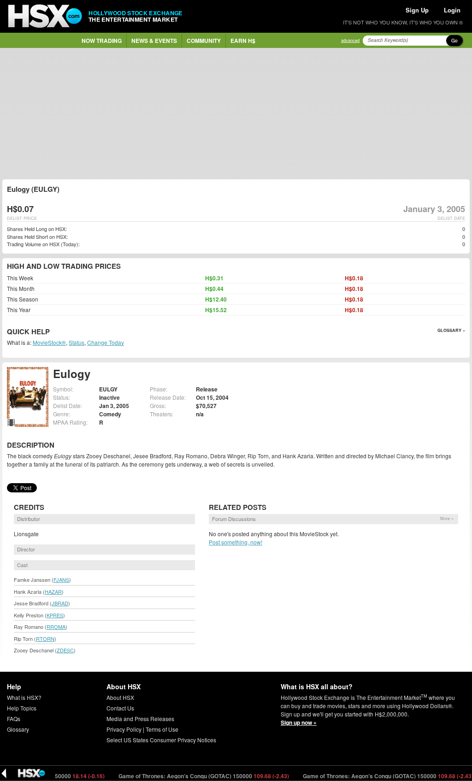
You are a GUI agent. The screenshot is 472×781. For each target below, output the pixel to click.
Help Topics (21, 708)
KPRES (55, 615)
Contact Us (120, 708)
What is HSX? (24, 697)
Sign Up (417, 10)
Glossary (18, 729)
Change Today (105, 342)
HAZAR (53, 591)
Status (76, 342)
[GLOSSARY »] (51, 332)
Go (454, 40)
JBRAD (60, 603)
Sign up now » (299, 722)
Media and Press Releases (140, 718)
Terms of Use (162, 729)
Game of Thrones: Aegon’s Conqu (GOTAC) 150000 (193, 776)
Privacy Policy (124, 729)
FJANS (61, 579)
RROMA (56, 626)
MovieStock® (49, 342)
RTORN (45, 638)
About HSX (120, 697)
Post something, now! (235, 542)
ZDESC (65, 650)
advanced (350, 40)
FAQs (13, 718)
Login (452, 10)
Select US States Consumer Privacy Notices (161, 740)
